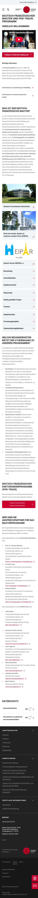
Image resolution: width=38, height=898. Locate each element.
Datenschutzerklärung (10, 809)
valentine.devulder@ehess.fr (14, 679)
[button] (18, 730)
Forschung (6, 743)
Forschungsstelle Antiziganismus (14, 767)
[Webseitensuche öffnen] (9, 9)
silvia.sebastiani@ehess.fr (13, 671)
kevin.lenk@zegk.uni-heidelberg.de (16, 586)
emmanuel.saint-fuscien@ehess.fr (16, 644)
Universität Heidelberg (27, 2)
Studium (5, 739)
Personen (5, 746)
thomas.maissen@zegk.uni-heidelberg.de (18, 562)
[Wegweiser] (6, 750)
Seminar (5, 735)
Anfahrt (4, 840)
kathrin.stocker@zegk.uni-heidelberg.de (18, 602)
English (21, 862)
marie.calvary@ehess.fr (13, 687)
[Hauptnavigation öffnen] (4, 9)
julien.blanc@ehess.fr (12, 625)
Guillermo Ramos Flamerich (10, 894)
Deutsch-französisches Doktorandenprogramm (17, 504)
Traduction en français (16, 55)
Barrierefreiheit (6, 876)
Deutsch (15, 862)
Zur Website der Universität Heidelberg (9, 851)
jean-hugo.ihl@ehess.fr (12, 660)
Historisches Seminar (10, 763)
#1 (27, 894)
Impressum (6, 805)
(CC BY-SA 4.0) (22, 894)
